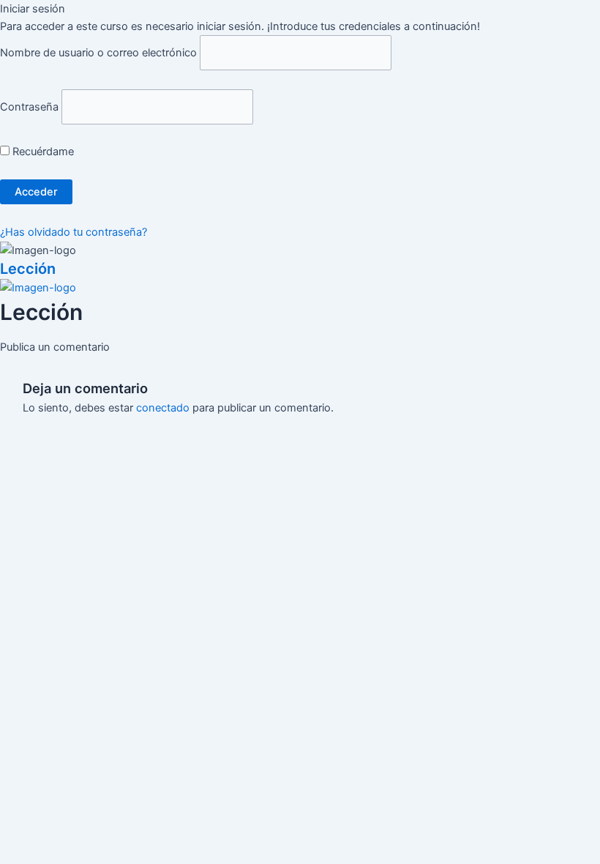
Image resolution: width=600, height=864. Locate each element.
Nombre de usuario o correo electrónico (98, 52)
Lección (28, 269)
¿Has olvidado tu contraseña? (73, 232)
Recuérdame (42, 151)
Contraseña (29, 106)
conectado (163, 407)
